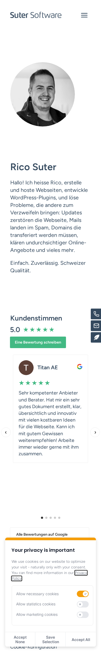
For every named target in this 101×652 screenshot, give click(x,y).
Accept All (81, 639)
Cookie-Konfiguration (33, 647)
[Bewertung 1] (42, 518)
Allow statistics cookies (35, 604)
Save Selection (50, 639)
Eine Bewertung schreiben (38, 342)
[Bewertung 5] (59, 518)
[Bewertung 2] (46, 518)
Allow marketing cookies (37, 614)
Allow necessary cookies (37, 593)
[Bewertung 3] (51, 518)
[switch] (83, 594)
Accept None (20, 639)
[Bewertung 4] (55, 518)
